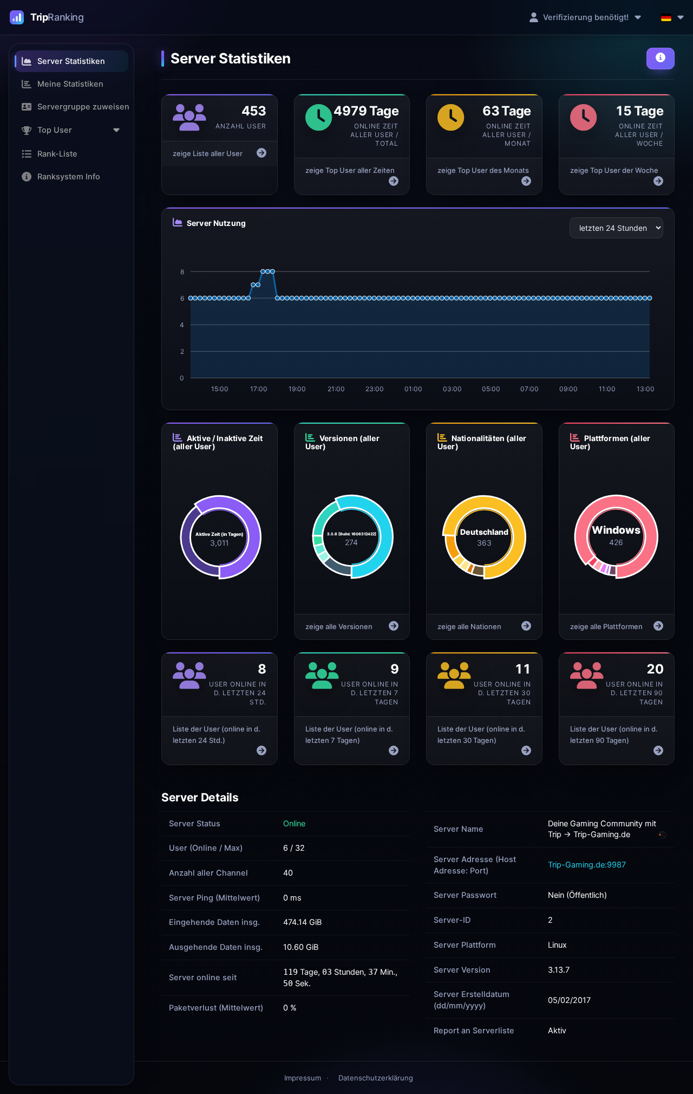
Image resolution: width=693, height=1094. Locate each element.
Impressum (302, 1077)
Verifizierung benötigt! (586, 17)
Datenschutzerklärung (375, 1077)
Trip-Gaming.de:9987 (587, 865)
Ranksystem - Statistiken (47, 17)
